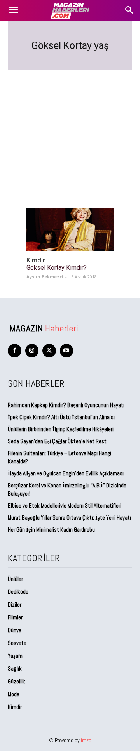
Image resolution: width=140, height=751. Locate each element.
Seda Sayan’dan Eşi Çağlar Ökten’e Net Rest (58, 441)
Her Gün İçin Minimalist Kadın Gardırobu (51, 529)
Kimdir (36, 260)
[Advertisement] (70, 130)
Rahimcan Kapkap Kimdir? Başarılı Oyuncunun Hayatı (66, 405)
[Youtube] (67, 350)
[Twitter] (49, 350)
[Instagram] (32, 350)
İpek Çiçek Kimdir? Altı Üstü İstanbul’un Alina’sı (61, 417)
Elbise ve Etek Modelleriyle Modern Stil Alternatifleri (64, 505)
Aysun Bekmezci (44, 276)
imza (86, 740)
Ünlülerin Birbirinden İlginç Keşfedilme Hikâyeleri (61, 429)
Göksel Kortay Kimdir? (56, 267)
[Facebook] (14, 350)
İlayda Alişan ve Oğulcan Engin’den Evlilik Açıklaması (66, 473)
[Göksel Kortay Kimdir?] (70, 229)
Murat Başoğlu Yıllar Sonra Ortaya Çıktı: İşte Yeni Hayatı (69, 517)
